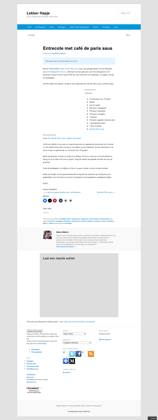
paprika (90, 221)
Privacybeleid (36, 352)
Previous (31, 35)
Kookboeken (31, 374)
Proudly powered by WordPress (79, 411)
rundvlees (110, 221)
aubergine (66, 221)
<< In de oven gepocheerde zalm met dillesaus (62, 192)
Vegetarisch (76, 219)
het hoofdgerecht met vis (56, 71)
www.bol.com (31, 382)
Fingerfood (84, 219)
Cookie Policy (41, 343)
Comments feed (33, 366)
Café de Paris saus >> (106, 192)
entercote (51, 221)
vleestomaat (75, 221)
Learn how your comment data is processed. (77, 321)
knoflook (84, 221)
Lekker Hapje (38, 13)
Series (51, 27)
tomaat (103, 221)
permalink (68, 223)
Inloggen (30, 361)
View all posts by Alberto (65, 246)
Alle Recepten (40, 27)
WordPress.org (32, 369)
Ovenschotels (94, 219)
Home (29, 27)
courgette (96, 221)
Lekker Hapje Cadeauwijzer (79, 27)
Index (116, 27)
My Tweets (66, 372)
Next (128, 35)
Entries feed (31, 363)
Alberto (63, 53)
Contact (96, 27)
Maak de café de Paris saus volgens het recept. (62, 138)
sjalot (45, 223)
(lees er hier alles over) (69, 68)
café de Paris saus (96, 129)
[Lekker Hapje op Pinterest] (85, 356)
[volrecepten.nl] (105, 339)
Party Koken (73, 61)
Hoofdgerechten (65, 219)
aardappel (59, 221)
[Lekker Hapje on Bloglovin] (66, 363)
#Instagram (62, 27)
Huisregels (106, 27)
